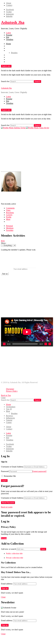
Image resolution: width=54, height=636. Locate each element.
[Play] (4, 344)
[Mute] (45, 344)
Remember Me (10, 476)
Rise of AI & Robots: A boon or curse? (21, 378)
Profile (8, 217)
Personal (9, 226)
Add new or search (9, 549)
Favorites (9, 230)
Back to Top (6, 395)
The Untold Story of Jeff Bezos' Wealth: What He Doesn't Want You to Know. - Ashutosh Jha (29, 357)
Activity (9, 215)
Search (37, 81)
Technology (10, 46)
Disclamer (10, 389)
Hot (7, 37)
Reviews (9, 55)
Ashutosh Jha (12, 22)
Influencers (10, 57)
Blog (8, 50)
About (8, 3)
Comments (10, 208)
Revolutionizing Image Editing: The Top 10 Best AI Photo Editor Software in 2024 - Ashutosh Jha (29, 375)
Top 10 (9, 48)
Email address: (7, 269)
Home (8, 44)
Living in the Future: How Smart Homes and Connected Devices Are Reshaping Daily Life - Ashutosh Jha (28, 366)
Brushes (14, 53)
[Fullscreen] (49, 344)
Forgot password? (39, 471)
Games (9, 62)
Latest (8, 33)
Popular (9, 35)
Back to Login (6, 507)
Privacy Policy (12, 391)
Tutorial (9, 59)
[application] (27, 331)
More (8, 219)
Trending (9, 39)
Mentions (9, 228)
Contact (9, 5)
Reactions (10, 213)
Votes (8, 210)
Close (3, 398)
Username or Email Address (12, 467)
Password (5, 471)
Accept (4, 538)
